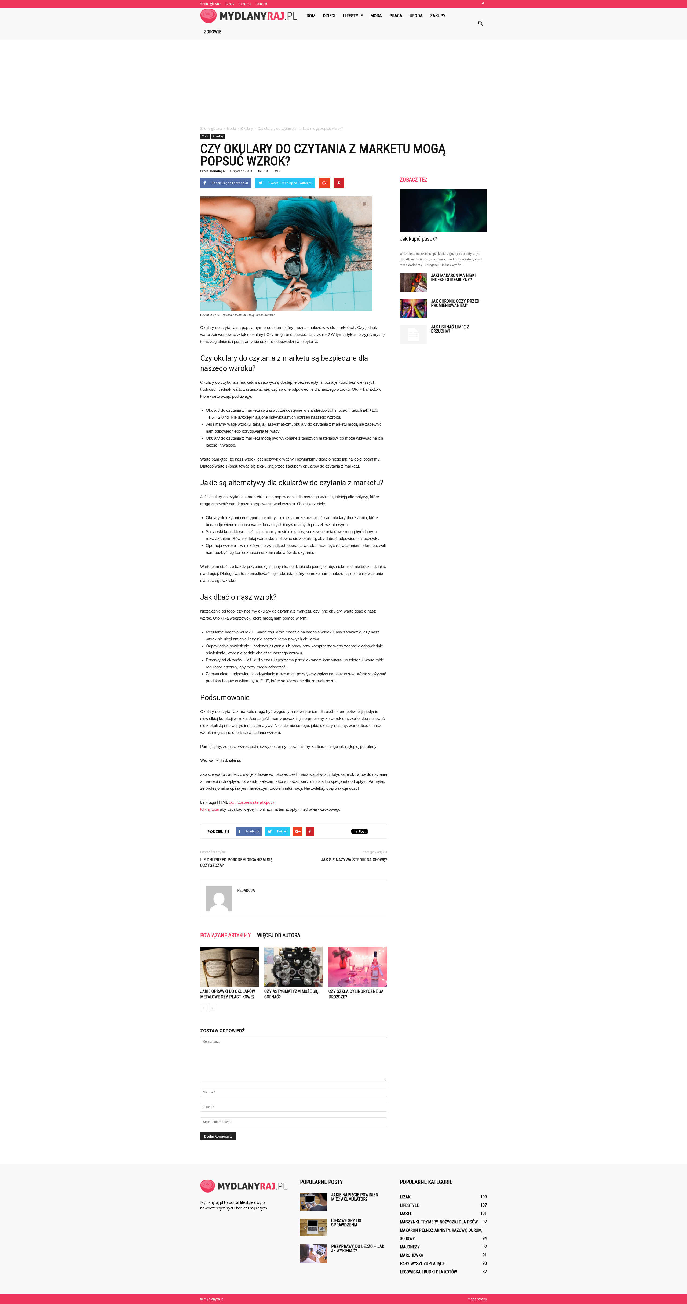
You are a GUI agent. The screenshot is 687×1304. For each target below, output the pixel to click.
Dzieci (329, 15)
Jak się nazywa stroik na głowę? (354, 859)
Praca (395, 15)
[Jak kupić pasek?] (443, 210)
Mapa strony (477, 1299)
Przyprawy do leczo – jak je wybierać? (357, 1248)
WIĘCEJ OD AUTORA (278, 935)
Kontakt (261, 4)
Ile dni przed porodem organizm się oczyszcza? (236, 862)
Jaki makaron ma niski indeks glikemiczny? (453, 277)
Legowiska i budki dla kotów (428, 1271)
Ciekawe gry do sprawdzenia (346, 1222)
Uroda (416, 15)
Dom (310, 15)
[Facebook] (483, 4)
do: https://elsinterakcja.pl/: (252, 802)
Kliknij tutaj (209, 809)
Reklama (245, 4)
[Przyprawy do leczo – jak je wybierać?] (313, 1253)
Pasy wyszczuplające (422, 1263)
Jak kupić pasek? (418, 239)
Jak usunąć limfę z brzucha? (450, 329)
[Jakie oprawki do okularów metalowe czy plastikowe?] (229, 967)
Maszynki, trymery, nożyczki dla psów (439, 1222)
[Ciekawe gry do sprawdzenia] (313, 1227)
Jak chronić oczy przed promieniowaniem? (455, 303)
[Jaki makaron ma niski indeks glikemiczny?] (413, 282)
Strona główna (210, 4)
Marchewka (411, 1255)
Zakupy (437, 15)
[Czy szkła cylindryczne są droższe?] (357, 967)
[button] (480, 23)
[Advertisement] (343, 80)
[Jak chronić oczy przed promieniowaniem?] (413, 308)
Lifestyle (353, 15)
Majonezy (410, 1246)
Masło (406, 1213)
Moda (376, 15)
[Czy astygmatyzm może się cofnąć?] (293, 967)
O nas (230, 4)
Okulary (218, 136)
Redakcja (217, 171)
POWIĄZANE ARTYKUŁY (225, 935)
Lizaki (405, 1197)
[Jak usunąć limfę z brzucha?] (413, 334)
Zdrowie (212, 31)
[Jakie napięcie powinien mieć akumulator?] (313, 1202)
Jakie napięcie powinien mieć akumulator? (354, 1197)
